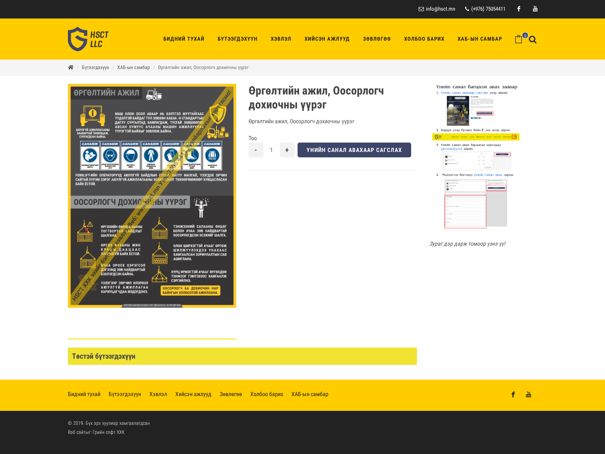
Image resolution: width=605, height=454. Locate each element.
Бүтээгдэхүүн (95, 67)
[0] (518, 39)
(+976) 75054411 (487, 9)
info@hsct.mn (440, 9)
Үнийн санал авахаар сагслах (354, 150)
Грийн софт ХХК (109, 432)
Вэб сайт (77, 432)
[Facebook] (518, 9)
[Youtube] (535, 9)
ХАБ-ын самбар (133, 67)
